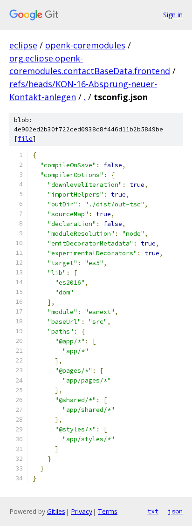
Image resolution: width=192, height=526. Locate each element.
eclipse (23, 45)
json (175, 511)
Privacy (81, 511)
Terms (107, 511)
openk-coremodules (85, 45)
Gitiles (56, 511)
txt (152, 511)
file (25, 139)
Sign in (173, 14)
